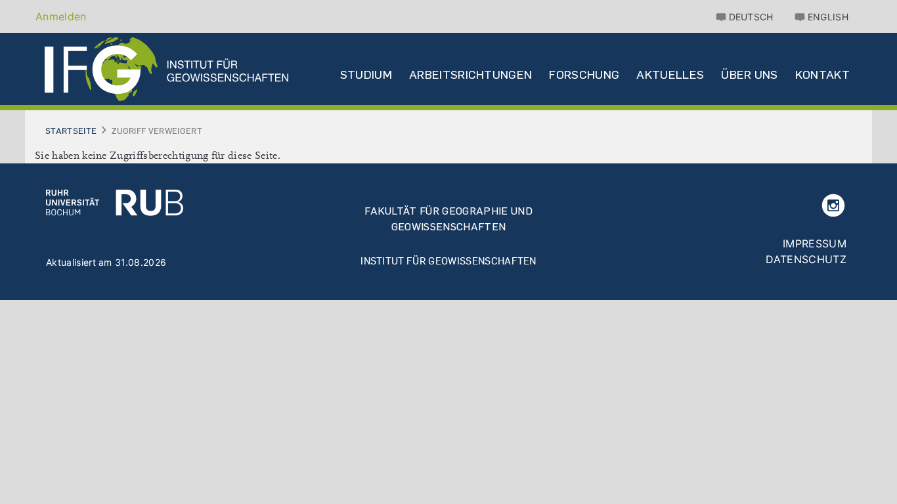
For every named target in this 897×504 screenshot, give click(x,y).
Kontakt (822, 74)
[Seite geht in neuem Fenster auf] (833, 204)
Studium (366, 74)
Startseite (71, 130)
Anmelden (61, 16)
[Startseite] (166, 69)
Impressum (814, 243)
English (828, 16)
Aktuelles (670, 74)
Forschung (584, 74)
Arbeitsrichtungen (470, 74)
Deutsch (751, 16)
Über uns (749, 74)
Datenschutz (806, 259)
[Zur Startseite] (114, 201)
